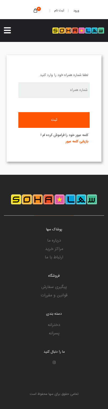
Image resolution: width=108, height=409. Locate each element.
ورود (76, 10)
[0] (35, 11)
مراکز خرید (54, 249)
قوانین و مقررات (54, 295)
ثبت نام (59, 10)
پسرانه (54, 333)
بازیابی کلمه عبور (77, 141)
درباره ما (54, 241)
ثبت (54, 120)
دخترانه (54, 325)
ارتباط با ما (54, 257)
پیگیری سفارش (54, 287)
